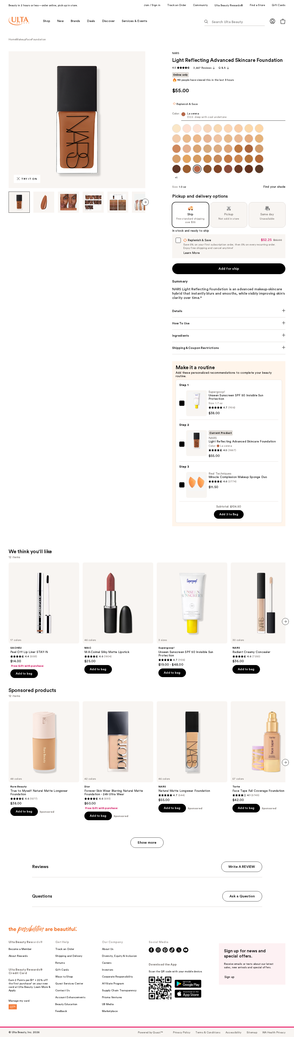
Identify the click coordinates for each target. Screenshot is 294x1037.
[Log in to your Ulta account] (272, 21)
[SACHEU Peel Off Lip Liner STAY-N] (44, 615)
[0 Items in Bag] (282, 21)
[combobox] (229, 116)
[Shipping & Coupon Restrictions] (229, 348)
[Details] (229, 311)
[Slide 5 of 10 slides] (117, 202)
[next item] (145, 202)
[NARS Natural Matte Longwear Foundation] (192, 751)
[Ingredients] (229, 336)
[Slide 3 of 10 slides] (68, 202)
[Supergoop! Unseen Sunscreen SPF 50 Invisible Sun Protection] (192, 614)
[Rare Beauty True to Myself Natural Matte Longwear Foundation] (44, 753)
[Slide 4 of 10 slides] (93, 202)
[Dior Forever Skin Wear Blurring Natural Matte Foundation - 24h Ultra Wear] (118, 755)
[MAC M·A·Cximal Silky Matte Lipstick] (118, 612)
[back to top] (281, 1024)
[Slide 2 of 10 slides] (43, 202)
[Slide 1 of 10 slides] (19, 202)
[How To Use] (229, 323)
